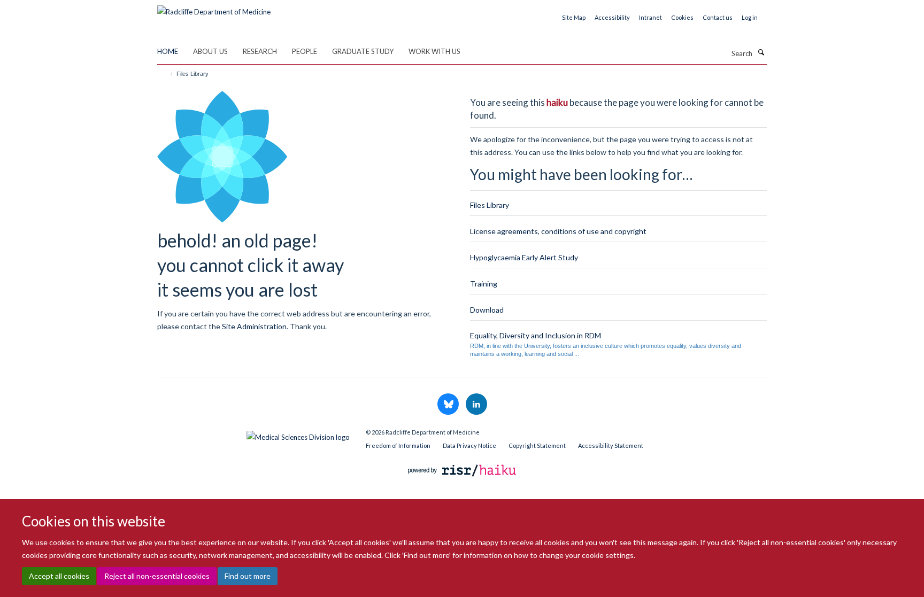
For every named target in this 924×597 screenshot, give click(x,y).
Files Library (489, 205)
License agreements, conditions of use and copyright (558, 231)
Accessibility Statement (610, 445)
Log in (750, 17)
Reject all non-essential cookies (157, 575)
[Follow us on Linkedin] (476, 404)
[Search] (761, 52)
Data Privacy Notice (469, 445)
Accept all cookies (59, 575)
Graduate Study (363, 51)
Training (483, 283)
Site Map (574, 17)
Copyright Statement (537, 445)
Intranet (650, 17)
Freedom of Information (398, 445)
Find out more (248, 575)
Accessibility (612, 17)
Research (260, 51)
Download (487, 309)
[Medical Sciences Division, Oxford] (253, 434)
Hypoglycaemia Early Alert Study (524, 257)
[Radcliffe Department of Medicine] (214, 8)
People (304, 51)
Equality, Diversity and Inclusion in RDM (535, 335)
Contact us (718, 17)
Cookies (682, 17)
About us (210, 51)
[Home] (166, 74)
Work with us (434, 51)
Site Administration (254, 326)
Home (167, 51)
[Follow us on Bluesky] (448, 404)
